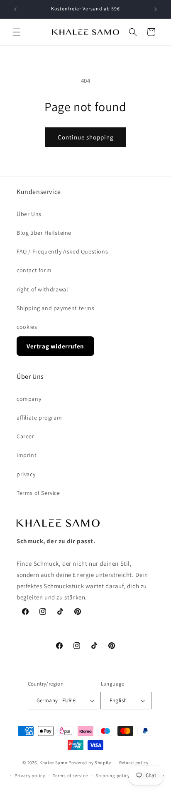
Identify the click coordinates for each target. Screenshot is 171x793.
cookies (27, 327)
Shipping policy (112, 775)
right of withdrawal (42, 289)
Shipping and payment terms (56, 308)
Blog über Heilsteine (44, 232)
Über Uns (29, 214)
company (29, 399)
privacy (26, 474)
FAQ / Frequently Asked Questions (62, 251)
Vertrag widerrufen (55, 346)
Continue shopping (86, 137)
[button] (16, 32)
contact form (34, 270)
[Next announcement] (156, 9)
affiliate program (39, 417)
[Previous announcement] (15, 9)
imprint (27, 455)
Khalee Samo (53, 763)
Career (25, 436)
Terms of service (70, 775)
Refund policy (134, 763)
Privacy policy (30, 775)
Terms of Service (38, 493)
